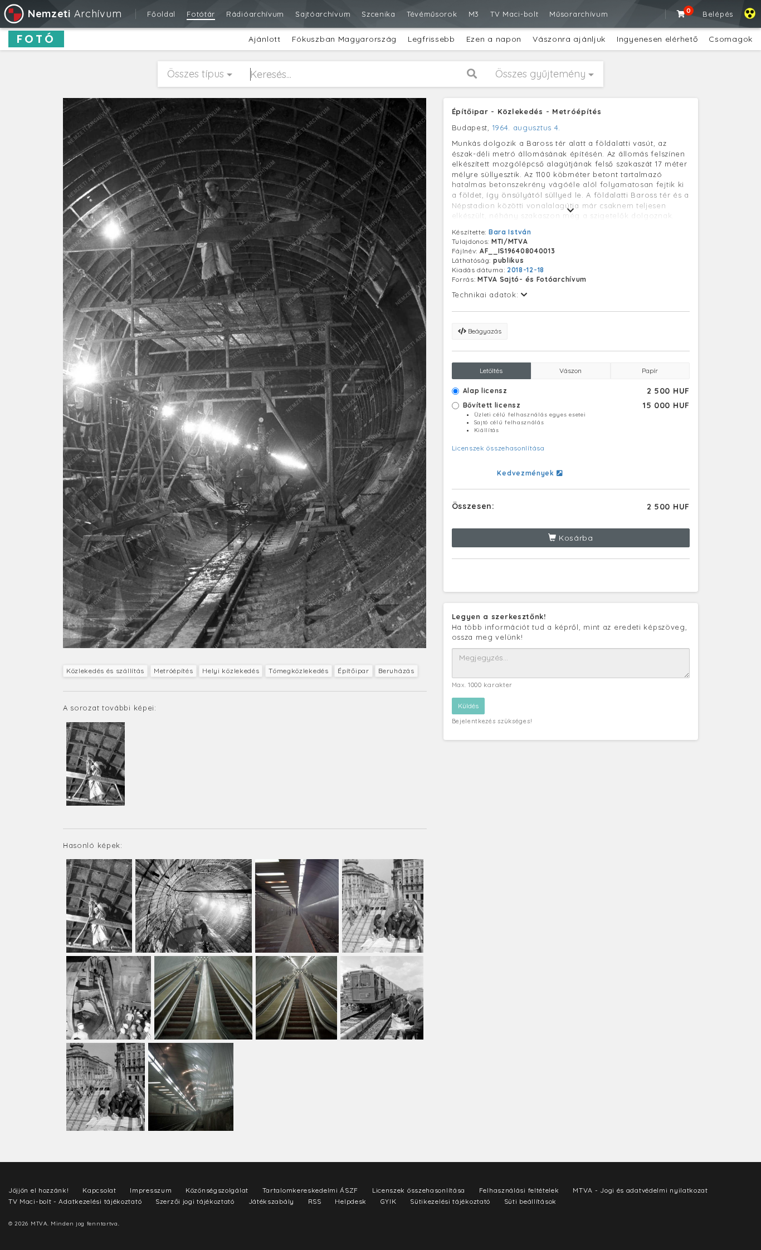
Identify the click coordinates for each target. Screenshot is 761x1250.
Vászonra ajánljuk (569, 39)
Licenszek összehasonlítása (498, 448)
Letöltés (491, 370)
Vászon (570, 370)
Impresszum (151, 1190)
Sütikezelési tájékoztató (450, 1201)
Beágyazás (483, 331)
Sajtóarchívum (322, 13)
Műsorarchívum (578, 13)
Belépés (718, 13)
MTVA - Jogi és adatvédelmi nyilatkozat (640, 1190)
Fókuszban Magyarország (344, 39)
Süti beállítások (530, 1201)
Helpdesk (351, 1201)
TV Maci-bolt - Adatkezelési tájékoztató (75, 1201)
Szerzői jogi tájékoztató (195, 1201)
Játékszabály (271, 1201)
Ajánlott (264, 39)
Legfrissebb (431, 39)
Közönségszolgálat (217, 1190)
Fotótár (201, 13)
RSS (314, 1201)
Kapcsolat (99, 1190)
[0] (681, 13)
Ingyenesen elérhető (657, 39)
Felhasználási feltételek (519, 1190)
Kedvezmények (526, 473)
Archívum (74, 13)
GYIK (388, 1201)
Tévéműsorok (432, 13)
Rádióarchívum (255, 13)
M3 (474, 13)
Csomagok (731, 39)
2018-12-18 (525, 270)
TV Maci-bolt (514, 13)
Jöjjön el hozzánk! (38, 1190)
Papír (650, 370)
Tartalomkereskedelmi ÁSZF (310, 1190)
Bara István (510, 232)
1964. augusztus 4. (526, 127)
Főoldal (161, 13)
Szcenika (379, 13)
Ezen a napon (493, 39)
